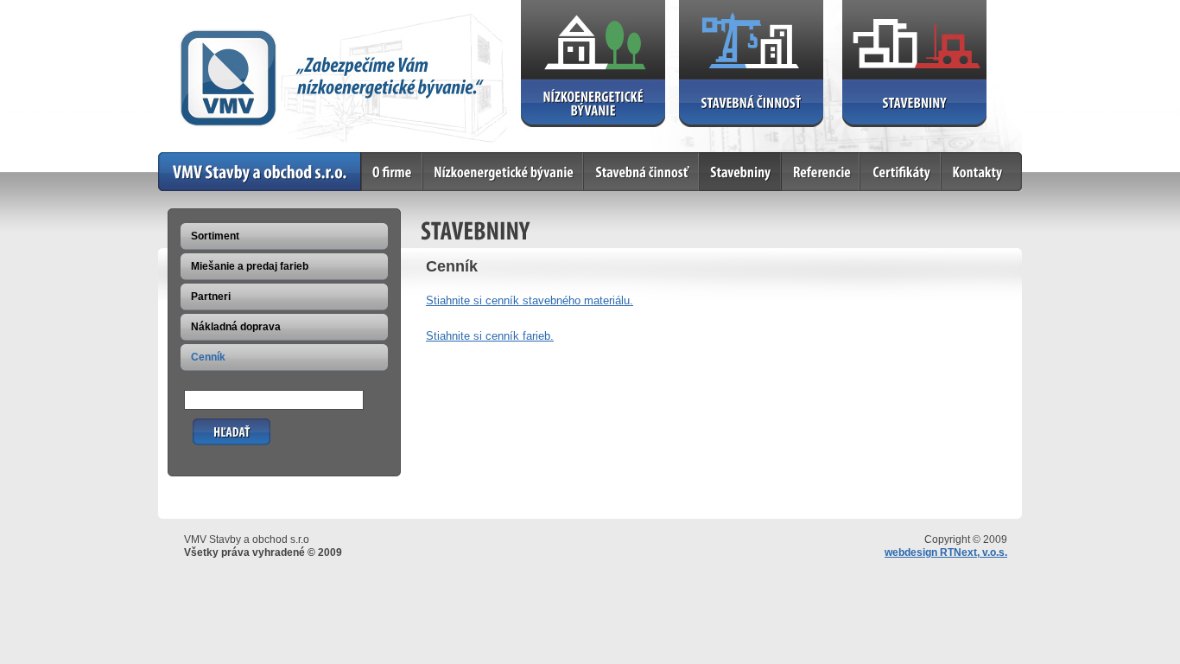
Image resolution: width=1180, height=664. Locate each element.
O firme (380, 158)
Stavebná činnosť (628, 158)
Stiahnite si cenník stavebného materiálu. (529, 300)
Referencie (808, 158)
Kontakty (964, 158)
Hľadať (209, 424)
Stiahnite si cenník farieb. (490, 335)
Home (172, 158)
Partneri (211, 296)
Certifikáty (885, 158)
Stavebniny (728, 158)
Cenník (208, 357)
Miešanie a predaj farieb (249, 266)
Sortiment (215, 236)
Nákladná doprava (236, 327)
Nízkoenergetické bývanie (488, 158)
